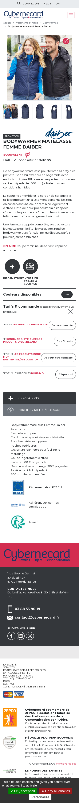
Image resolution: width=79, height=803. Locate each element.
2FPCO (30, 712)
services (9, 667)
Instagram (30, 636)
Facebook (11, 636)
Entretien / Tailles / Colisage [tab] (38, 410)
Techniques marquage (18, 678)
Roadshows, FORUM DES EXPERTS (24, 670)
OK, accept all (24, 791)
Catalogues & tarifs (16, 672)
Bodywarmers (50, 22)
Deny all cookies (57, 791)
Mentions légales (66, 763)
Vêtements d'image (27, 22)
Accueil (7, 22)
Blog (6, 681)
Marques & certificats (18, 675)
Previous (13, 68)
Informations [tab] (13, 278)
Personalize (40, 797)
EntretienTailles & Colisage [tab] (30, 281)
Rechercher (18, 3)
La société (9, 664)
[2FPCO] (10, 717)
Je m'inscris (65, 341)
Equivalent (13, 154)
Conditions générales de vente (24, 686)
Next (64, 68)
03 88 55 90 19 (27, 609)
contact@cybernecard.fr (37, 617)
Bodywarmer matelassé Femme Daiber (29, 26)
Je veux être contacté (58, 357)
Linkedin (21, 636)
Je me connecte (62, 325)
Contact (8, 683)
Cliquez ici (66, 374)
